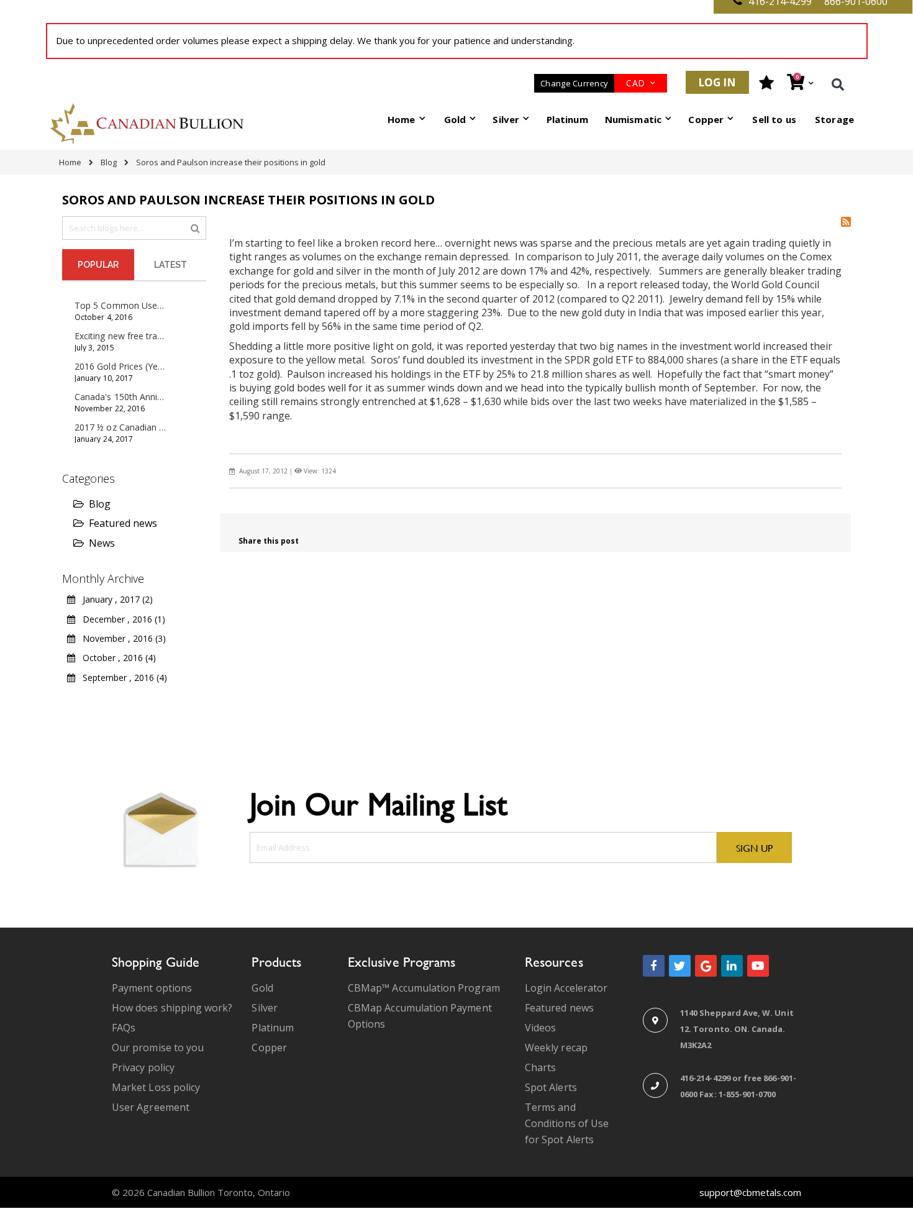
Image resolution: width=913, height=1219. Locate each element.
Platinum (273, 1027)
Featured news (123, 523)
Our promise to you (158, 1047)
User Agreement (150, 1107)
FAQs (123, 1027)
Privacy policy (143, 1067)
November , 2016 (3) (120, 638)
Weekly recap (556, 1047)
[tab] (98, 264)
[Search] (195, 227)
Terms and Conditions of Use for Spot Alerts (567, 1123)
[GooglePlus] (706, 966)
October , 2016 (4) (115, 658)
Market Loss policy (156, 1087)
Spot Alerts (551, 1087)
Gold (262, 988)
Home (70, 162)
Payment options (152, 988)
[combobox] (134, 228)
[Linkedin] (732, 966)
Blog (109, 162)
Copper (269, 1047)
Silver (264, 1008)
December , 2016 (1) (120, 619)
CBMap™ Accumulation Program (424, 988)
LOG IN (717, 82)
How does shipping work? (172, 1008)
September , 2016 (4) (121, 677)
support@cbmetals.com (750, 1192)
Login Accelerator (566, 988)
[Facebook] (654, 966)
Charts (540, 1067)
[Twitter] (680, 966)
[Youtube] (758, 966)
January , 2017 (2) (114, 599)
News (102, 543)
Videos (540, 1027)
